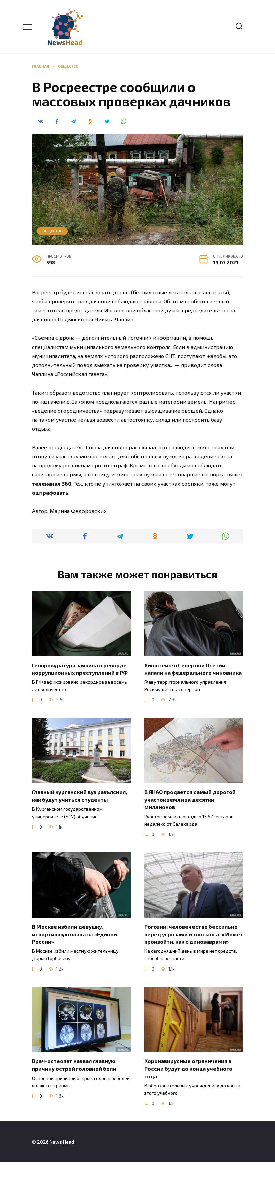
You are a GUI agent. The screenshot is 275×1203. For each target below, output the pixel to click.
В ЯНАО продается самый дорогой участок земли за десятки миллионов (190, 799)
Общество (52, 231)
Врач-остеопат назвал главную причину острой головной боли (74, 1064)
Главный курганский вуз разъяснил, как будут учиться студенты (79, 795)
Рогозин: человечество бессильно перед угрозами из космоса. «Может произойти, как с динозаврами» (193, 934)
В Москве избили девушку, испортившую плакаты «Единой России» (74, 934)
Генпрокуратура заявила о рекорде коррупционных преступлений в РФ (80, 668)
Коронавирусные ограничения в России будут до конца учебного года (188, 1068)
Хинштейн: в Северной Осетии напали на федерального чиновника (193, 668)
